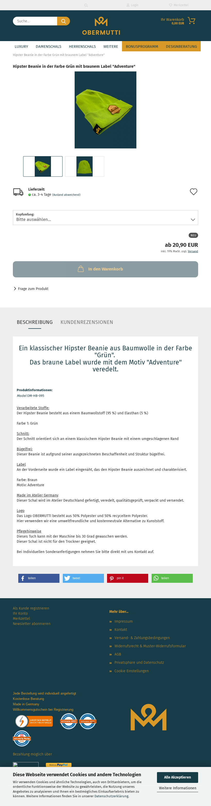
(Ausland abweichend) (66, 194)
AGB (118, 654)
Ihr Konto (20, 613)
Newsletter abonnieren (31, 624)
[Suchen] (86, 5)
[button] (38, 578)
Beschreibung (35, 322)
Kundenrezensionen (86, 322)
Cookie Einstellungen (132, 671)
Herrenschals (82, 46)
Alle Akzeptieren (177, 777)
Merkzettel (180, 5)
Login (133, 5)
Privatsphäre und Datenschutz (139, 662)
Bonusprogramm (142, 46)
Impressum (124, 621)
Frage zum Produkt (33, 289)
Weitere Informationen (177, 788)
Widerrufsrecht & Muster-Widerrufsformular (150, 646)
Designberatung (181, 46)
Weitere (110, 46)
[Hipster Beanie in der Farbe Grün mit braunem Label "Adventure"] (105, 110)
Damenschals (48, 46)
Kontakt (121, 629)
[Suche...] (63, 21)
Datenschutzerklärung (111, 796)
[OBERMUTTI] (101, 25)
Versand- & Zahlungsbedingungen (142, 638)
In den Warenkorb (105, 269)
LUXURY (21, 46)
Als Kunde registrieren (31, 608)
